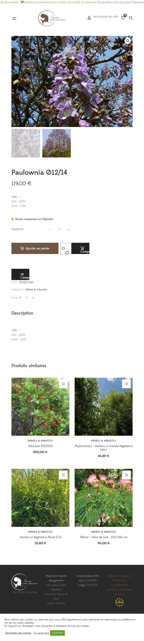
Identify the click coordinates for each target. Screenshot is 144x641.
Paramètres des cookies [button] (18, 633)
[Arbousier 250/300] (40, 407)
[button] (128, 41)
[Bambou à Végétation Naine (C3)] (40, 498)
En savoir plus (41, 633)
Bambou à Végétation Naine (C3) (40, 537)
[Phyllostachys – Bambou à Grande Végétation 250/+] (104, 407)
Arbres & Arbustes (36, 289)
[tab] (22, 313)
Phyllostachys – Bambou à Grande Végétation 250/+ (104, 448)
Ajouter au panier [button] (63, 384)
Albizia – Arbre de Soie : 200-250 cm (103, 537)
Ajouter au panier (38, 248)
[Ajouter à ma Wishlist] (65, 248)
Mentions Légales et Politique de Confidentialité (119, 580)
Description (22, 313)
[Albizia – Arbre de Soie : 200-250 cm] (104, 498)
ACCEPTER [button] (57, 633)
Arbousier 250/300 (40, 446)
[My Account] (89, 18)
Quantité (17, 229)
